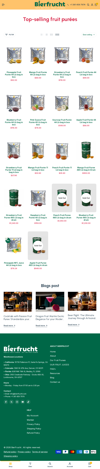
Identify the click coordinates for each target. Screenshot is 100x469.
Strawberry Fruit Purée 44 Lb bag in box (62, 74)
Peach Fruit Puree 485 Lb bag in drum (62, 216)
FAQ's (52, 369)
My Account (32, 415)
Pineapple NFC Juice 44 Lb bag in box (14, 264)
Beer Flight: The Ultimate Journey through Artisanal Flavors (81, 318)
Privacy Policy (33, 424)
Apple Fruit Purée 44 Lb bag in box (86, 121)
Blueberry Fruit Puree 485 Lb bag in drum (86, 217)
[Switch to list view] (42, 35)
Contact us (55, 382)
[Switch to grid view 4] (57, 35)
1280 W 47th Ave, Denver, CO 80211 (28, 368)
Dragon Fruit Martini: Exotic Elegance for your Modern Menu (50, 319)
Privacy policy (24, 452)
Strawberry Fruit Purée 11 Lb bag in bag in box (13, 169)
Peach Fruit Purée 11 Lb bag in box (62, 168)
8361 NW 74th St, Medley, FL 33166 (26, 371)
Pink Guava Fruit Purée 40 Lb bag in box (38, 122)
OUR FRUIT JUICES (59, 364)
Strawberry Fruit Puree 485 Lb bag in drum (13, 217)
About (53, 356)
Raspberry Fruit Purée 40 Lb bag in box (38, 217)
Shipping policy (11, 456)
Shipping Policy (34, 428)
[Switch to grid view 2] (46, 35)
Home (53, 351)
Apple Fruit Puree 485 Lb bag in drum (38, 264)
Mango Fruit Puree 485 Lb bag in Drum (86, 168)
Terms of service (40, 452)
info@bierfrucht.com (18, 394)
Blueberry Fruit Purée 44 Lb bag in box (14, 122)
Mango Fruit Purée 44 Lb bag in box (38, 73)
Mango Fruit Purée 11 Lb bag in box (38, 168)
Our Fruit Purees (58, 360)
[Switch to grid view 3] (51, 35)
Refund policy (10, 452)
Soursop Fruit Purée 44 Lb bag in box (62, 121)
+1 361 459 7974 (18, 396)
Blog (52, 377)
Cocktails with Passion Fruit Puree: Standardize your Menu (18, 319)
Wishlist (30, 420)
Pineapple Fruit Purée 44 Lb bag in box (14, 74)
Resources (55, 373)
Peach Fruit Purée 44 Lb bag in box (86, 73)
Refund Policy (33, 433)
